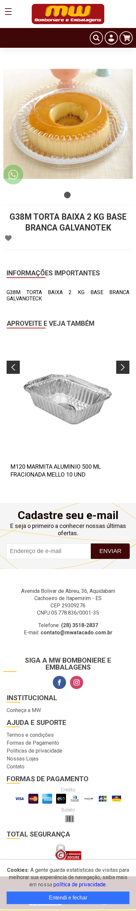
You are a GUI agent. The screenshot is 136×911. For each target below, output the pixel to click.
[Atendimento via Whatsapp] (13, 174)
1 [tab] (67, 195)
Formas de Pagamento (33, 743)
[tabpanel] (68, 123)
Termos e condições (30, 735)
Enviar (110, 551)
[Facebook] (59, 682)
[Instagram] (76, 682)
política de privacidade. (80, 884)
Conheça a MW (24, 710)
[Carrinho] (126, 37)
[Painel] (111, 37)
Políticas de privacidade (34, 751)
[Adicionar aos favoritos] (8, 238)
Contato (15, 766)
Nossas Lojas (23, 759)
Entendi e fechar (68, 897)
